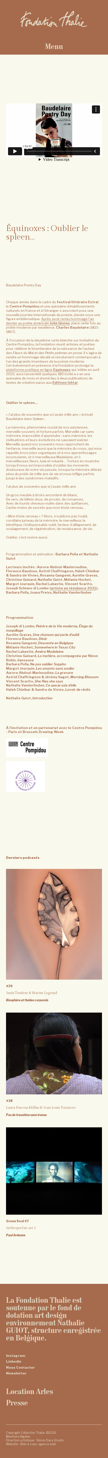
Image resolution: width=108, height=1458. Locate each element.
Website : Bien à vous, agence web (31, 1444)
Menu (54, 46)
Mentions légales (18, 1436)
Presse (17, 1402)
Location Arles (29, 1391)
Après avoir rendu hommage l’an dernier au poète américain (50, 321)
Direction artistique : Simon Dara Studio (35, 1440)
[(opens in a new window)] (54, 747)
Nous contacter (20, 1367)
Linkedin (13, 1361)
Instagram (15, 1356)
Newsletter (16, 1373)
